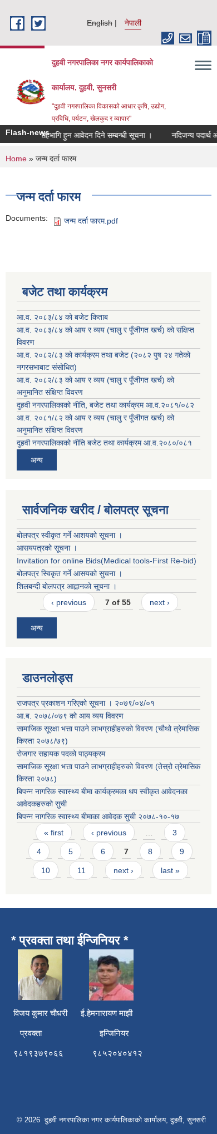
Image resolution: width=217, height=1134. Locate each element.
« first (53, 832)
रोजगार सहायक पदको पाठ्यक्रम (61, 753)
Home (16, 158)
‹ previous (68, 602)
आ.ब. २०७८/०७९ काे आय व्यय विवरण (70, 715)
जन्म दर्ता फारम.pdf (91, 220)
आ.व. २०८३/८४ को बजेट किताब (62, 317)
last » (170, 870)
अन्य (37, 459)
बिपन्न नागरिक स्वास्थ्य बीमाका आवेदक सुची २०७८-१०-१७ (98, 816)
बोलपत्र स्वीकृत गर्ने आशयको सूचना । (69, 535)
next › (160, 602)
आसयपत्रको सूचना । (47, 547)
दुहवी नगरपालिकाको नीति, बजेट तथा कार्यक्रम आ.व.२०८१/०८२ (105, 404)
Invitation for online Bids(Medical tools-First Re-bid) (106, 560)
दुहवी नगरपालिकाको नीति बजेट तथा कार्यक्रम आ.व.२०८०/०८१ (104, 442)
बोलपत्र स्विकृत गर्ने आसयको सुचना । (69, 573)
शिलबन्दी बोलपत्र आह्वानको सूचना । (67, 586)
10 (45, 870)
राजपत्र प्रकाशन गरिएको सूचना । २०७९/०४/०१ (86, 703)
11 (81, 870)
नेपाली (133, 22)
